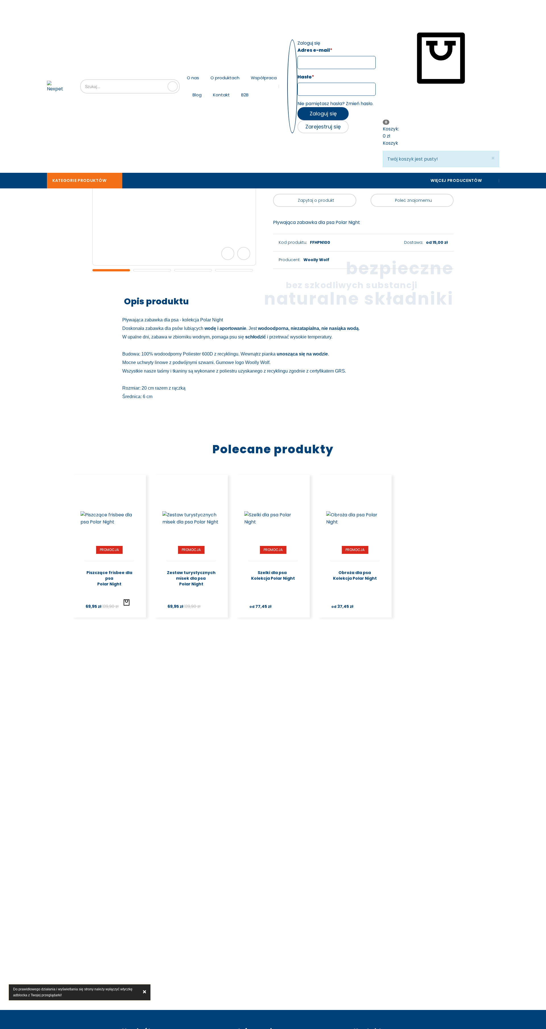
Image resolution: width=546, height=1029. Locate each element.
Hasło (305, 77)
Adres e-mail (314, 50)
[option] (111, 270)
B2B (245, 95)
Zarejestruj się (323, 126)
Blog (197, 95)
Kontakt (221, 95)
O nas (193, 78)
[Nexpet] (55, 86)
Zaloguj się (323, 113)
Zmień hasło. (359, 103)
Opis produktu (156, 301)
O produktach (224, 78)
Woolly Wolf (316, 260)
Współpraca (264, 78)
